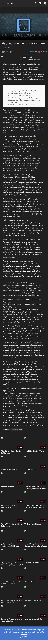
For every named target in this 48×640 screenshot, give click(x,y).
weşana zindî (17, 430)
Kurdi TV (9, 3)
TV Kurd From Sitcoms (32, 524)
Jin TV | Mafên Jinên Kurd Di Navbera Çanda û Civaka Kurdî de (35, 488)
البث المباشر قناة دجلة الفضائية (34, 600)
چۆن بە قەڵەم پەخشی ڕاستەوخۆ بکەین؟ (20, 93)
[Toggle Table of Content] (39, 88)
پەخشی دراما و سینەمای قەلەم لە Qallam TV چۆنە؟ (23, 98)
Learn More (41, 632)
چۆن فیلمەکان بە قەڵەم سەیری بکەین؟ (20, 95)
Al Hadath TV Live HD (31, 563)
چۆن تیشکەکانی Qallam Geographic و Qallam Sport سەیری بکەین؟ (24, 101)
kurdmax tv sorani (7, 486)
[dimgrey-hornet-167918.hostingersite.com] (10, 57)
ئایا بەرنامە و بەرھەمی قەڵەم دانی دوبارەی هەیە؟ (22, 104)
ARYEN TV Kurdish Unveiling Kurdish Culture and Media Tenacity (34, 507)
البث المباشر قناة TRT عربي (33, 581)
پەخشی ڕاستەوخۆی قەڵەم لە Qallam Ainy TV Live (23, 91)
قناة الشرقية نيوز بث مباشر (33, 619)
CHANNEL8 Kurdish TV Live (34, 451)
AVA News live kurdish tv (10, 470)
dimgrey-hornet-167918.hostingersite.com (29, 58)
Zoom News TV (29, 470)
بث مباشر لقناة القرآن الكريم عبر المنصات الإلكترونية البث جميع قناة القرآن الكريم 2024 (35, 546)
